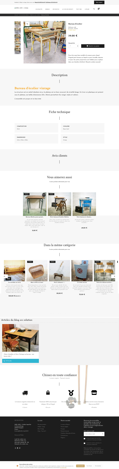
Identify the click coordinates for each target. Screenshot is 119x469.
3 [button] (56, 313)
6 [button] (63, 313)
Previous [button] (4, 276)
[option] (18, 24)
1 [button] (51, 313)
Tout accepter (80, 466)
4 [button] (58, 313)
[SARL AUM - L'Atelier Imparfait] (22, 9)
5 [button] (61, 313)
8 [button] (68, 313)
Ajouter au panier (92, 46)
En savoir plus (63, 467)
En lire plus (7, 361)
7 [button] (65, 313)
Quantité (71, 43)
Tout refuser (89, 466)
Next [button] (114, 276)
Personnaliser (98, 466)
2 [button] (53, 313)
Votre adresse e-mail (89, 431)
